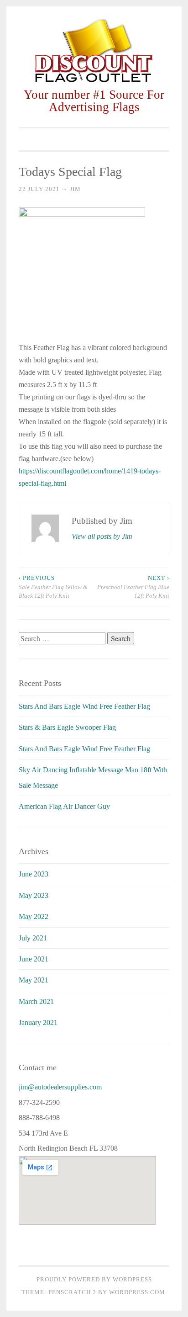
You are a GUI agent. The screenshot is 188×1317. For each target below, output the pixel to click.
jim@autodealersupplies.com (60, 1087)
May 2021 (33, 980)
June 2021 (33, 959)
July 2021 (33, 938)
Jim (75, 189)
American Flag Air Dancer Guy (64, 806)
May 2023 (33, 895)
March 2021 (36, 1001)
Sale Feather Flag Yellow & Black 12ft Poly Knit (53, 586)
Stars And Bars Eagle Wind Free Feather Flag (84, 706)
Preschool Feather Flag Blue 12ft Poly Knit (133, 586)
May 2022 (33, 916)
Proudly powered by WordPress (94, 1279)
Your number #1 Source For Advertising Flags (94, 101)
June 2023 (33, 874)
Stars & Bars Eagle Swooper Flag (67, 727)
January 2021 (38, 1022)
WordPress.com (137, 1292)
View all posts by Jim (102, 536)
